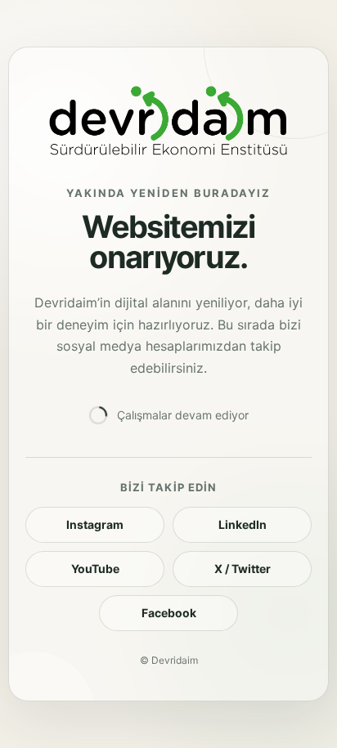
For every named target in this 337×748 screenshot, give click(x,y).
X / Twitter (242, 569)
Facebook (169, 613)
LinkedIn (242, 524)
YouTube (95, 569)
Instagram (95, 524)
